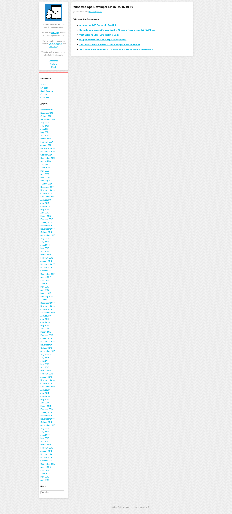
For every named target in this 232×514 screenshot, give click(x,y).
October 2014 (46, 383)
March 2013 (45, 444)
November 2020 (47, 151)
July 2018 (44, 241)
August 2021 (45, 122)
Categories (53, 60)
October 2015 (46, 347)
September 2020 (47, 157)
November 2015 (47, 344)
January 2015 (46, 376)
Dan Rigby (55, 32)
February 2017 (46, 296)
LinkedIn (44, 87)
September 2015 (47, 351)
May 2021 (44, 132)
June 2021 (45, 128)
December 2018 (47, 225)
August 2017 (45, 277)
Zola (149, 507)
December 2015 (47, 341)
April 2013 (44, 441)
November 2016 (47, 306)
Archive (53, 63)
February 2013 (46, 447)
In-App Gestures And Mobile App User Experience (102, 39)
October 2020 (46, 154)
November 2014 (47, 380)
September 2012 (47, 463)
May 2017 (44, 286)
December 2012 (47, 454)
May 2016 (44, 325)
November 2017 (47, 267)
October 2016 (46, 309)
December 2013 (47, 415)
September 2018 (47, 235)
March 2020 (45, 177)
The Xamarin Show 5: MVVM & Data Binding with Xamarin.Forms (109, 44)
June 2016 (45, 322)
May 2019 (44, 209)
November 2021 (47, 112)
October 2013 (46, 421)
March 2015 (45, 370)
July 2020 (44, 164)
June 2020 (45, 167)
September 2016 (47, 312)
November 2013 (47, 418)
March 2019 (45, 215)
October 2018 (46, 232)
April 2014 (44, 402)
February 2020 (46, 180)
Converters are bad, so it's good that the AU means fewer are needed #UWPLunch (117, 29)
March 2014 (45, 405)
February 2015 (46, 373)
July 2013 (44, 431)
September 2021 (47, 119)
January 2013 (46, 450)
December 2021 (47, 109)
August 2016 (45, 315)
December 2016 (47, 302)
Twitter (43, 84)
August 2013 (45, 428)
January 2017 (46, 299)
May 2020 (44, 170)
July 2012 (44, 470)
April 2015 (44, 367)
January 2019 (46, 222)
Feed (53, 67)
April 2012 (44, 479)
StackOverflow (47, 90)
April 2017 (44, 289)
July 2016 (44, 318)
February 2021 (46, 141)
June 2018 (45, 244)
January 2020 (46, 183)
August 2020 (45, 161)
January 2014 (46, 412)
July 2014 (44, 393)
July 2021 (44, 125)
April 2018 (44, 251)
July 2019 (44, 203)
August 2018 (45, 238)
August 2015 (45, 354)
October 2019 (46, 193)
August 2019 (45, 199)
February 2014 (46, 409)
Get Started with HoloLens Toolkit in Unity (99, 34)
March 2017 (45, 293)
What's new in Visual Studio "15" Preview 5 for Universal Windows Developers (116, 49)
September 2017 (47, 273)
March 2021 (45, 138)
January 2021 (46, 145)
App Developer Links (95, 12)
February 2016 (46, 335)
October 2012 (46, 460)
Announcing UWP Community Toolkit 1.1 (98, 25)
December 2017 (47, 264)
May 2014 (44, 399)
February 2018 (46, 257)
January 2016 (46, 338)
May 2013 (44, 438)
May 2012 (44, 476)
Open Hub (44, 97)
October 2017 (46, 270)
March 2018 (45, 254)
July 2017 (44, 280)
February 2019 (46, 219)
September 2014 (47, 386)
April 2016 (44, 328)
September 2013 (47, 425)
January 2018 (46, 260)
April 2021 (44, 135)
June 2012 (45, 473)
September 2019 (47, 196)
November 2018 (47, 228)
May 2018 (44, 248)
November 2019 (47, 190)
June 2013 (45, 434)
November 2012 (47, 457)
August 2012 (45, 467)
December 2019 (47, 186)
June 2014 (45, 396)
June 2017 (45, 283)
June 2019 (45, 206)
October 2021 (46, 116)
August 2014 (45, 389)
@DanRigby (53, 46)
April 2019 (44, 212)
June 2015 (45, 360)
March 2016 (45, 331)
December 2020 (47, 148)
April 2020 (44, 174)
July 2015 (44, 357)
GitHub (43, 94)
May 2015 (44, 364)
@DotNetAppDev (55, 43)
